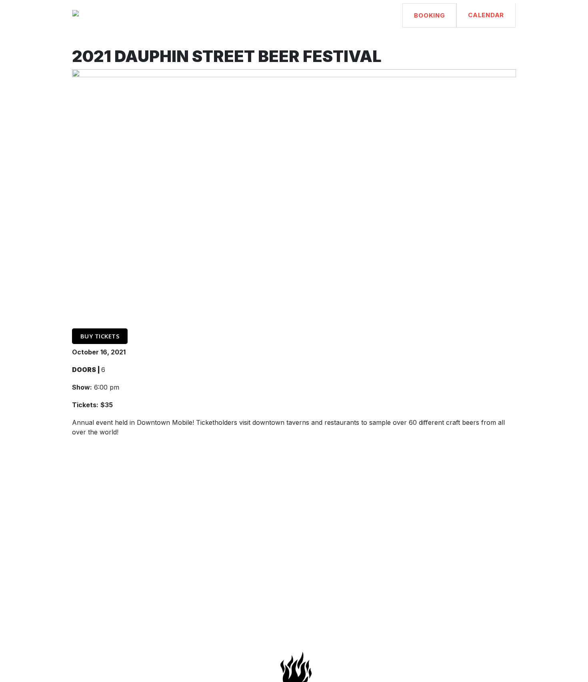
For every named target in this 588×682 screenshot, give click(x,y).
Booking (429, 15)
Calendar (486, 15)
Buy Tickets (100, 336)
